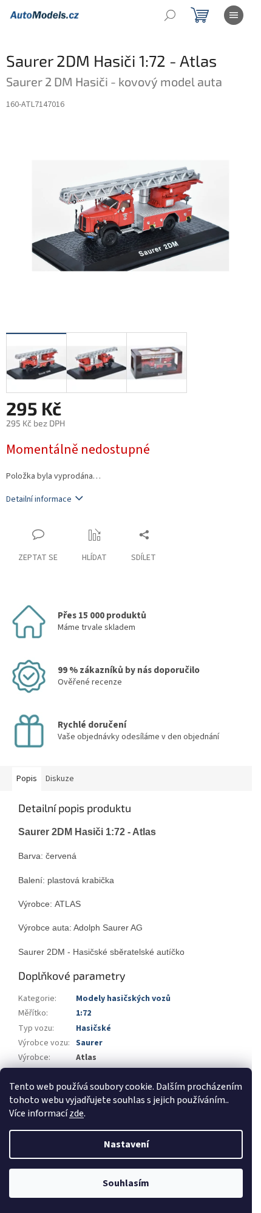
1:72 (83, 1013)
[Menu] (234, 15)
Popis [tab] (26, 779)
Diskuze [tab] (60, 779)
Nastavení (126, 1144)
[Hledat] (170, 15)
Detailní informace (39, 499)
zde (76, 1113)
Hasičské (93, 1028)
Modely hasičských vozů (123, 999)
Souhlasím (126, 1183)
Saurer (89, 1043)
